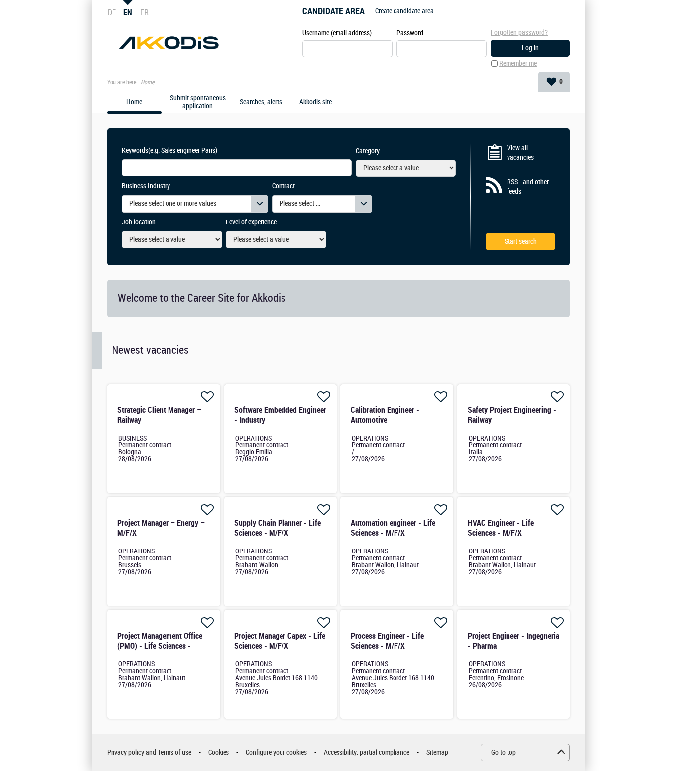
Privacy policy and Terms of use (149, 752)
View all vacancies (520, 153)
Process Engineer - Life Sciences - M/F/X (387, 641)
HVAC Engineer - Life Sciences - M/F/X (501, 528)
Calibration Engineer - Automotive (385, 415)
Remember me (518, 63)
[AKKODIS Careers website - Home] (168, 42)
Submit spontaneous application (198, 102)
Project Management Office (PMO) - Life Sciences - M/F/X (159, 646)
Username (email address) (337, 33)
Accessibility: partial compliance (366, 752)
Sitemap (437, 752)
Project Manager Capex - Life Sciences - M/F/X (279, 641)
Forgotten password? (519, 32)
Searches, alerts (261, 102)
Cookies (218, 752)
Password (409, 33)
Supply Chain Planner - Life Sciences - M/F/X (277, 528)
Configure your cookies (276, 752)
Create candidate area (404, 11)
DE (112, 12)
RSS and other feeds (528, 187)
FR (144, 12)
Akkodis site (315, 102)
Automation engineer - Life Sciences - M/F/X (393, 528)
